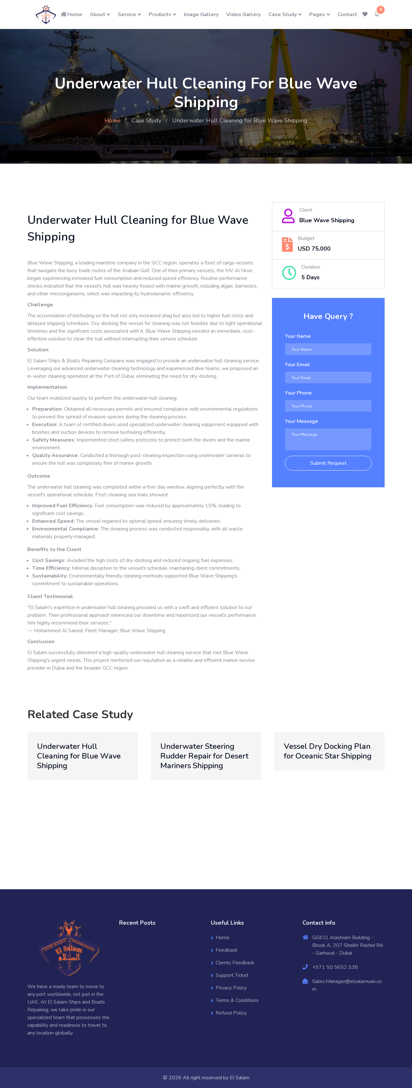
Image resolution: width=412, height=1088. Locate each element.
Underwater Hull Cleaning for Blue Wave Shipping (79, 756)
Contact (347, 14)
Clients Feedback (235, 962)
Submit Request (328, 463)
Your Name (298, 336)
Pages (317, 14)
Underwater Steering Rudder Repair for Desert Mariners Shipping (204, 756)
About (97, 14)
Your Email (297, 364)
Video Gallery (243, 14)
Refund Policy (231, 1012)
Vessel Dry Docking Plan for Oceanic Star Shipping (327, 751)
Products (160, 14)
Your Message (301, 421)
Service (127, 14)
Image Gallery (201, 14)
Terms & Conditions (237, 1000)
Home (74, 14)
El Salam (239, 1077)
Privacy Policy (231, 987)
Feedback (227, 950)
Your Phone (298, 392)
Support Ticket (232, 975)
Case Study (282, 14)
